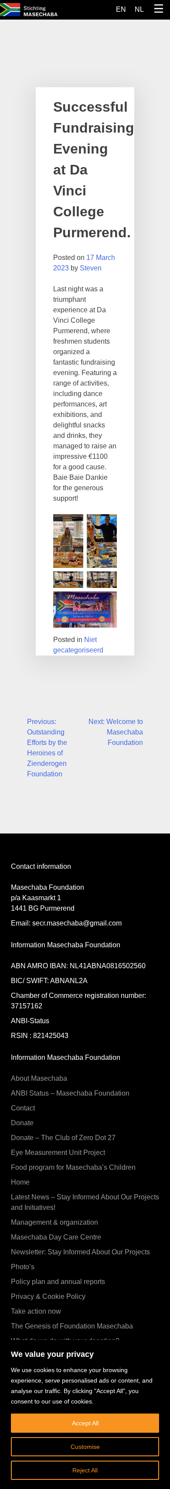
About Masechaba (39, 1078)
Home (20, 1182)
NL (139, 9)
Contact (23, 1108)
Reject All (85, 1470)
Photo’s (22, 1266)
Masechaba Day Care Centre (56, 1237)
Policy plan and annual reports (58, 1281)
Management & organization (54, 1222)
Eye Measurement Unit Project (58, 1152)
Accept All (85, 1423)
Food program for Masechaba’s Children (73, 1167)
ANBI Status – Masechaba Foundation (70, 1093)
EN (121, 9)
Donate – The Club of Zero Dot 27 (63, 1137)
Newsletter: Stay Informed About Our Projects (80, 1252)
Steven (91, 268)
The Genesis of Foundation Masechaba (72, 1326)
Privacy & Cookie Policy (48, 1296)
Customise (85, 1446)
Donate (22, 1123)
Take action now (36, 1311)
